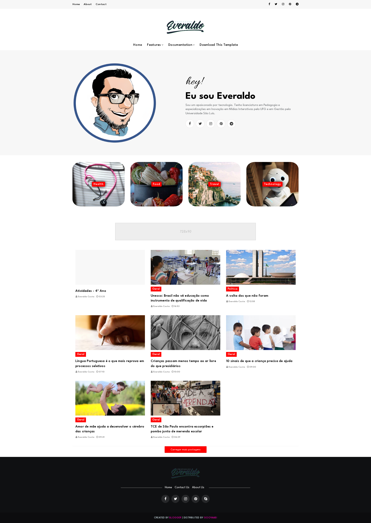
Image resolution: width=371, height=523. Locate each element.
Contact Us (182, 487)
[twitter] (276, 4)
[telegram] (296, 4)
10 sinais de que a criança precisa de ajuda (259, 361)
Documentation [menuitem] (180, 45)
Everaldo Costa (86, 297)
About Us (198, 487)
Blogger (175, 517)
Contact (101, 4)
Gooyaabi (210, 517)
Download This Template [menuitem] (219, 45)
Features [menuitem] (154, 45)
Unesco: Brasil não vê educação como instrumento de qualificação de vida (180, 298)
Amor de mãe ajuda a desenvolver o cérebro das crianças (109, 429)
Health (99, 184)
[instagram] (283, 4)
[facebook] (269, 4)
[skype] (206, 499)
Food (156, 184)
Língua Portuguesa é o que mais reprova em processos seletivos (109, 363)
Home (76, 4)
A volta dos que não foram (247, 295)
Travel (214, 184)
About (88, 4)
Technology (272, 184)
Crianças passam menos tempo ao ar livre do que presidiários (183, 363)
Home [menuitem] (137, 45)
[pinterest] (290, 4)
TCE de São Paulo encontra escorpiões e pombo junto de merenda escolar (182, 429)
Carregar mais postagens (186, 449)
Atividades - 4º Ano (90, 291)
